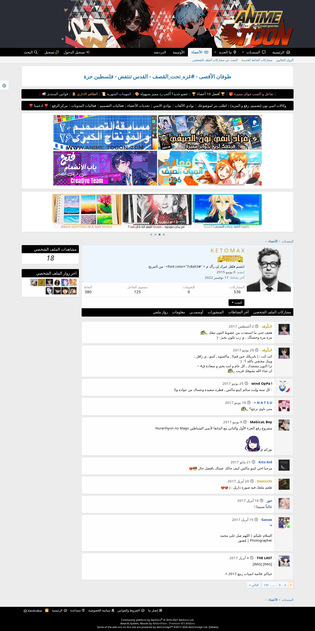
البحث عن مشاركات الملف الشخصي (215, 60)
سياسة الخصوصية (99, 610)
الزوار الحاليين (285, 60)
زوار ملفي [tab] (160, 312)
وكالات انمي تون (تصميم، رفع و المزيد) (258, 105)
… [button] (274, 585)
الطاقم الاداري (87, 93)
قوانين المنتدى (57, 93)
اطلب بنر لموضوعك (212, 105)
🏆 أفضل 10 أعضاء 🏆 (208, 93)
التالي (255, 585)
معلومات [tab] (178, 312)
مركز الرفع (59, 105)
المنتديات (253, 52)
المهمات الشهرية (118, 93)
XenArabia (34, 611)
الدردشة (160, 52)
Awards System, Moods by (157, 623)
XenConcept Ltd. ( (198, 627)
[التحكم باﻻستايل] (4, 85)
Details (213, 627)
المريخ (153, 266)
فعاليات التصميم (111, 105)
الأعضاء (196, 52)
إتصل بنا (153, 610)
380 (88, 291)
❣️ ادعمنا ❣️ (38, 105)
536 (237, 291)
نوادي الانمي (161, 105)
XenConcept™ (165, 627)
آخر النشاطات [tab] (238, 312)
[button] (243, 52)
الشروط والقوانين (128, 610)
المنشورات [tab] (216, 312)
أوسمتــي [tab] (196, 312)
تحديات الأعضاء (137, 105)
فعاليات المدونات (83, 105)
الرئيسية (278, 52)
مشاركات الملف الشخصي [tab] (272, 312)
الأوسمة (178, 52)
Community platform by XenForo (157, 620)
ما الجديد (225, 52)
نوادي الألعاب (184, 105)
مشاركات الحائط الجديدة (256, 60)
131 (266, 585)
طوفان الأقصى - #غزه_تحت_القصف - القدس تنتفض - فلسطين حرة (157, 76)
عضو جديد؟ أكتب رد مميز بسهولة (163, 93)
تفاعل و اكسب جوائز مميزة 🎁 (250, 93)
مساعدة (75, 610)
